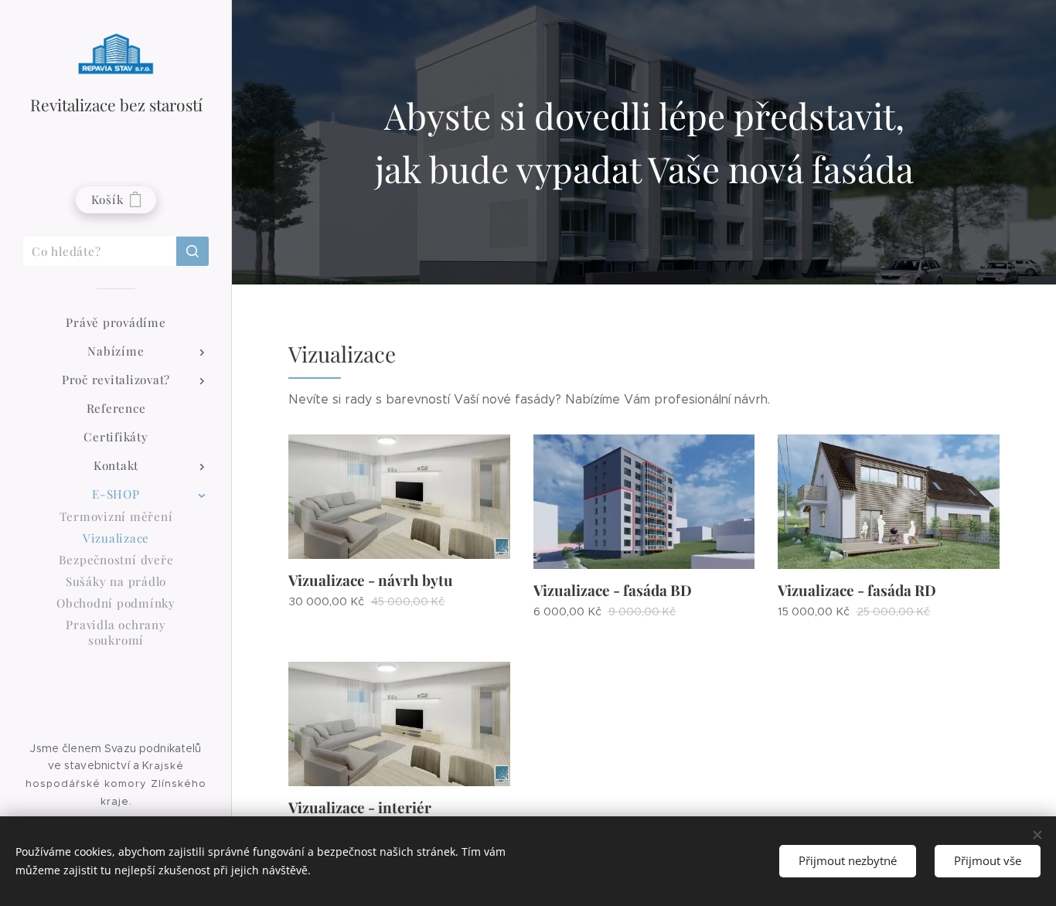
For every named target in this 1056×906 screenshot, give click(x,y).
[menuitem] (116, 323)
